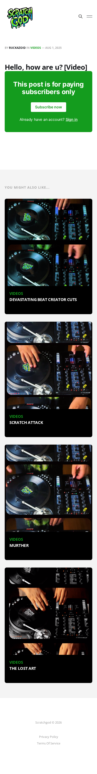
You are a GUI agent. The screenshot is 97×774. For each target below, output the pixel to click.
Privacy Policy (48, 737)
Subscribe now (48, 107)
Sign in (72, 119)
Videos (35, 48)
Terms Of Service (48, 743)
